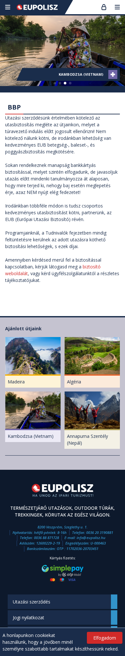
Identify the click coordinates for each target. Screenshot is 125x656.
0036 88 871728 (46, 537)
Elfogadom (104, 638)
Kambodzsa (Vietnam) (81, 74)
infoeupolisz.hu (91, 537)
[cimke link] (113, 74)
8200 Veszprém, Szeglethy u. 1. (63, 527)
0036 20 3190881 (99, 532)
